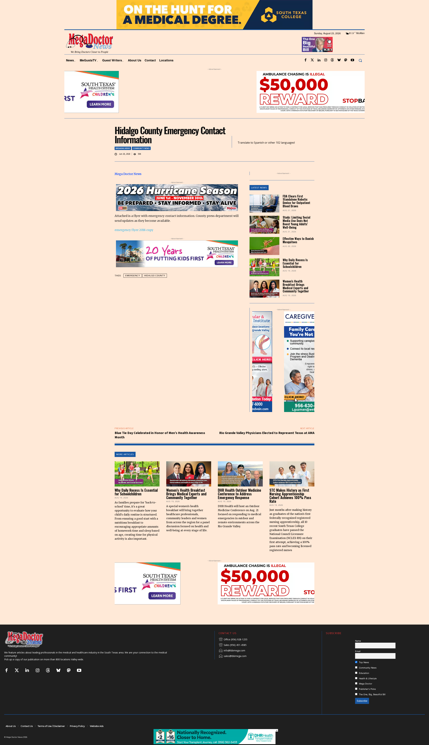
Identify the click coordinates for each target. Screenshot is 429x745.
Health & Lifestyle (367, 678)
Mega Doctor (365, 683)
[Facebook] (305, 60)
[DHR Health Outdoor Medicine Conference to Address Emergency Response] (240, 473)
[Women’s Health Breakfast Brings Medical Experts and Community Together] (264, 289)
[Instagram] (325, 60)
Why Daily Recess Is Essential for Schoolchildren (295, 263)
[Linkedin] (319, 60)
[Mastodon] (345, 60)
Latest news (259, 187)
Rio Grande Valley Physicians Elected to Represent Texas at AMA (266, 433)
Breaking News (123, 148)
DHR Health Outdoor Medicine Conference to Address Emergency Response (239, 493)
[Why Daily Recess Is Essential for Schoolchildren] (264, 267)
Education (363, 673)
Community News (141, 148)
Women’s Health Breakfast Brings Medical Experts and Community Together (296, 286)
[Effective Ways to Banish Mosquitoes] (264, 246)
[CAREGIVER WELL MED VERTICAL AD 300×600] (283, 361)
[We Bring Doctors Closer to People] (29, 639)
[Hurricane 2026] (177, 197)
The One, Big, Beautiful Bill (371, 694)
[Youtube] (352, 60)
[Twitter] (312, 60)
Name (358, 641)
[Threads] (332, 60)
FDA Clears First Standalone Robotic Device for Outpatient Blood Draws (296, 201)
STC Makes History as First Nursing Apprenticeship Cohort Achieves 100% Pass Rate (290, 495)
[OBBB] (317, 44)
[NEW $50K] (214, 92)
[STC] (214, 14)
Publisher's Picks (367, 689)
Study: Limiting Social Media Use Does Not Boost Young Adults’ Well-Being (296, 222)
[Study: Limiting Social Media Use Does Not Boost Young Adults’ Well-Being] (264, 225)
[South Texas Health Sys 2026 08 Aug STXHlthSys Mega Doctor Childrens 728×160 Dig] (177, 253)
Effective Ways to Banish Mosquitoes (298, 240)
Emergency (132, 275)
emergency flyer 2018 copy (134, 230)
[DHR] (214, 743)
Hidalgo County (154, 275)
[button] (360, 60)
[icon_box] (233, 639)
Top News (363, 662)
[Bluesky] (339, 60)
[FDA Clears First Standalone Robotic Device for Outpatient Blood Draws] (264, 204)
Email (357, 651)
